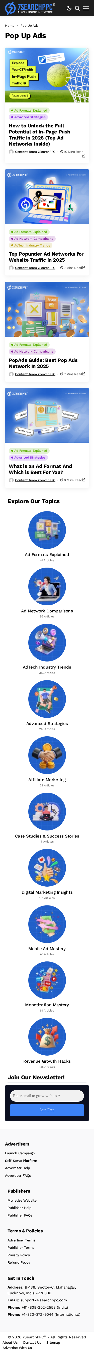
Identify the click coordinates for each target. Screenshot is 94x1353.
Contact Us (32, 1342)
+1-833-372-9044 (30, 1314)
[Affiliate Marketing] (47, 762)
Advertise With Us (17, 1348)
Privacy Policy (19, 1255)
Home (10, 25)
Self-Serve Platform (21, 1161)
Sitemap (53, 1342)
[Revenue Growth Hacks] (47, 1043)
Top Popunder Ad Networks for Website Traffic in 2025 (46, 257)
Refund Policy (19, 1262)
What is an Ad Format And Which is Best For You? (40, 469)
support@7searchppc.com (37, 1300)
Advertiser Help (17, 1168)
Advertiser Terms (21, 1240)
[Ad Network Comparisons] (47, 593)
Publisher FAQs (20, 1215)
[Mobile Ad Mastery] (47, 931)
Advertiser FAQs (18, 1175)
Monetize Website (22, 1200)
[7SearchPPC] (30, 8)
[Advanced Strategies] (47, 706)
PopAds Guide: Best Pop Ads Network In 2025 (43, 363)
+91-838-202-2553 (32, 1307)
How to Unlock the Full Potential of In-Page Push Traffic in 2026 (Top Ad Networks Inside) (39, 135)
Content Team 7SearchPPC (35, 152)
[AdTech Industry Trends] (47, 649)
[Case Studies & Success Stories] (47, 818)
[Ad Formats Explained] (47, 537)
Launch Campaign (20, 1153)
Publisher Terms (21, 1247)
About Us (10, 1342)
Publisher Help (19, 1208)
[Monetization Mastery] (47, 987)
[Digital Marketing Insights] (47, 874)
